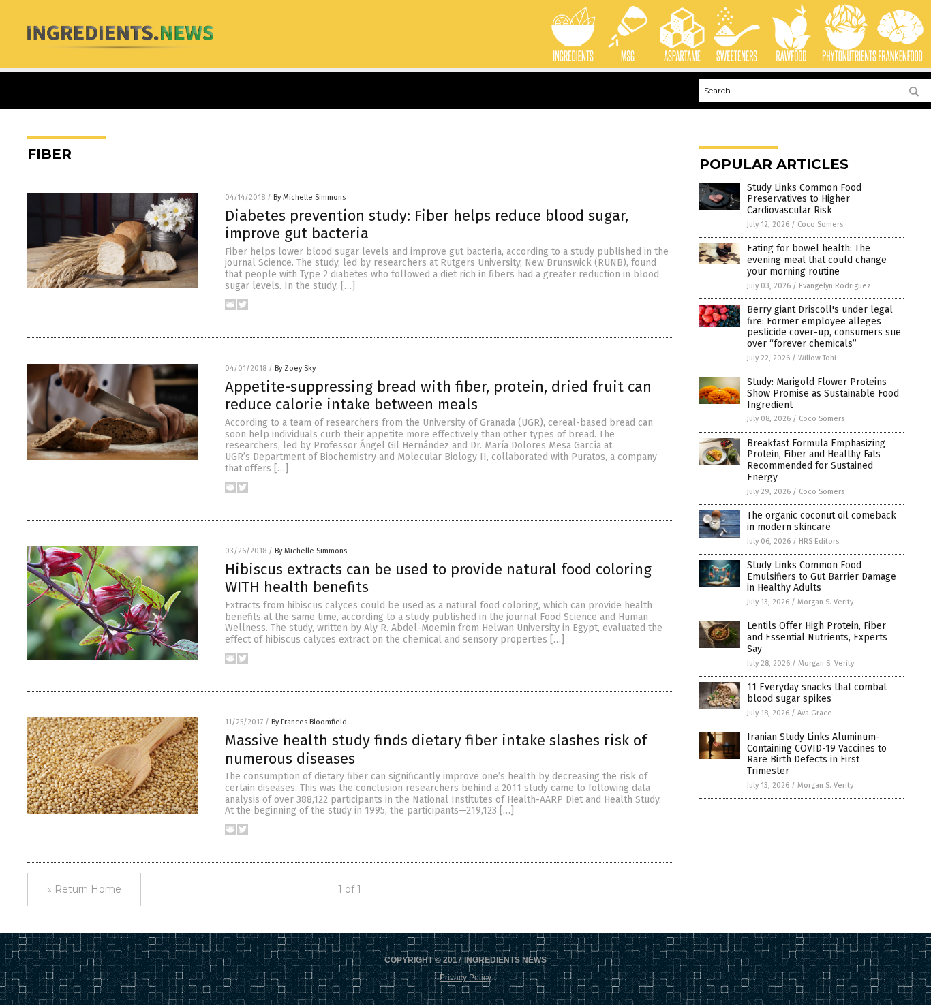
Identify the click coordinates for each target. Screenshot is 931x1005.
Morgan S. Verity (825, 602)
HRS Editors (819, 541)
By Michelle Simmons (309, 197)
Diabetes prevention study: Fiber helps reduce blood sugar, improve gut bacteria (426, 224)
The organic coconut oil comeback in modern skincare (821, 521)
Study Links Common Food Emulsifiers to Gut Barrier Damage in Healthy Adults (821, 576)
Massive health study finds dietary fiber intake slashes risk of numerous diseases (436, 749)
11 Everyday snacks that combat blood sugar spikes (817, 693)
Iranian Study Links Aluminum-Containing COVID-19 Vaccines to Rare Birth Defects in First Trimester (817, 754)
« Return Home (84, 889)
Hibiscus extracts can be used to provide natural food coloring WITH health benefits (438, 578)
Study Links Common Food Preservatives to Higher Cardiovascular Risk (804, 199)
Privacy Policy (465, 978)
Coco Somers (820, 224)
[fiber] (120, 52)
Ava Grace (814, 713)
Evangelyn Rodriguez (835, 285)
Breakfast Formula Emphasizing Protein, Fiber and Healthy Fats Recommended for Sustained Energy (816, 460)
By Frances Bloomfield (309, 721)
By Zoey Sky (295, 368)
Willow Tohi (817, 358)
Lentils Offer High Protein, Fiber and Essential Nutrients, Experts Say (817, 637)
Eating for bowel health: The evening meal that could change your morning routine (817, 260)
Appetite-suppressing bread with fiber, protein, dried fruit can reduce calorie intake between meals (438, 395)
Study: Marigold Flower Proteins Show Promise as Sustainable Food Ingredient (823, 393)
